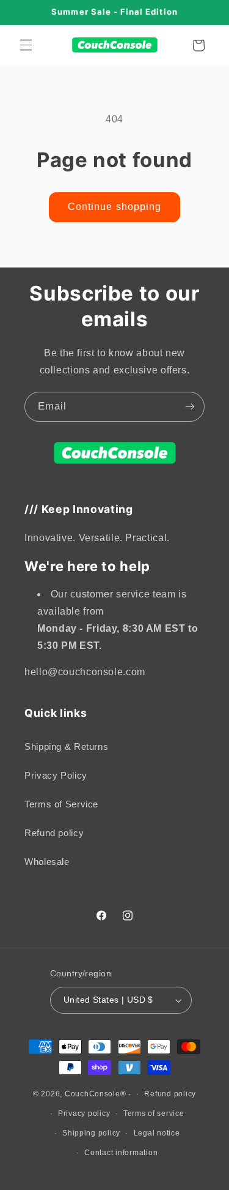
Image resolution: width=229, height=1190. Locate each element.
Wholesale (47, 862)
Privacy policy (84, 1113)
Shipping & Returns (66, 747)
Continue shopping (114, 206)
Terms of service (153, 1113)
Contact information (121, 1152)
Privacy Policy (55, 775)
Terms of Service (61, 804)
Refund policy (54, 833)
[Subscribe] (190, 407)
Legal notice (157, 1133)
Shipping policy (91, 1133)
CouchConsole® (95, 1094)
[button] (26, 45)
